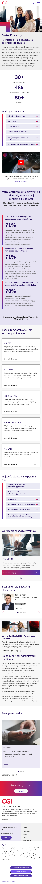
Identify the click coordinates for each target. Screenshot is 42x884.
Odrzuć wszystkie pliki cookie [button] (21, 875)
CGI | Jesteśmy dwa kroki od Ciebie (20, 155)
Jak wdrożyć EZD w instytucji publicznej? (22, 504)
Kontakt (21, 791)
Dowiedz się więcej (21, 181)
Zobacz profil (20, 604)
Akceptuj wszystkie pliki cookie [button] (21, 867)
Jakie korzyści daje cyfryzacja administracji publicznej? (18, 493)
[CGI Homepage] (5, 3)
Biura (24, 837)
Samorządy (12, 121)
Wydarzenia (27, 840)
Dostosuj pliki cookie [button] (21, 871)
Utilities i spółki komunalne (17, 132)
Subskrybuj (6, 838)
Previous (3, 612)
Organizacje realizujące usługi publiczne (21, 144)
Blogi (25, 834)
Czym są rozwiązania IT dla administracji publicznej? (17, 486)
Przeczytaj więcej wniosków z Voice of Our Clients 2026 (21, 318)
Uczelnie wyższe (13, 126)
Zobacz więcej (8, 775)
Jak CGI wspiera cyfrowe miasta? (19, 509)
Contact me (21, 608)
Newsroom (26, 831)
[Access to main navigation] (38, 3)
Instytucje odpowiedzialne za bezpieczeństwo (18, 138)
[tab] (20, 578)
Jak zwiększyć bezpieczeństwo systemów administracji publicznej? (20, 516)
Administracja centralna (16, 116)
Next (39, 612)
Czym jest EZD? (13, 499)
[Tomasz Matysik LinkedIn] (16, 608)
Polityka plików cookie (9, 881)
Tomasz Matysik (21, 595)
